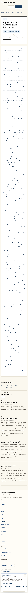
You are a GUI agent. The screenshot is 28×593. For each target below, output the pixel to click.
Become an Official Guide (6, 538)
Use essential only (20, 586)
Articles (8, 12)
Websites (3, 527)
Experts (2, 508)
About (2, 7)
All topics (3, 504)
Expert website (7, 40)
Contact (3, 541)
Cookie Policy (4, 556)
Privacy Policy (4, 549)
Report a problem (6, 571)
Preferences (14, 590)
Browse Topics (11, 7)
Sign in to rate (19, 37)
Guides (2, 511)
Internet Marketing (17, 12)
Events (2, 534)
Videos (2, 518)
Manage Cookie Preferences (8, 565)
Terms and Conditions (6, 552)
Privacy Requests (4, 562)
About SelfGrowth (5, 524)
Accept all (7, 586)
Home (2, 12)
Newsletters (3, 531)
